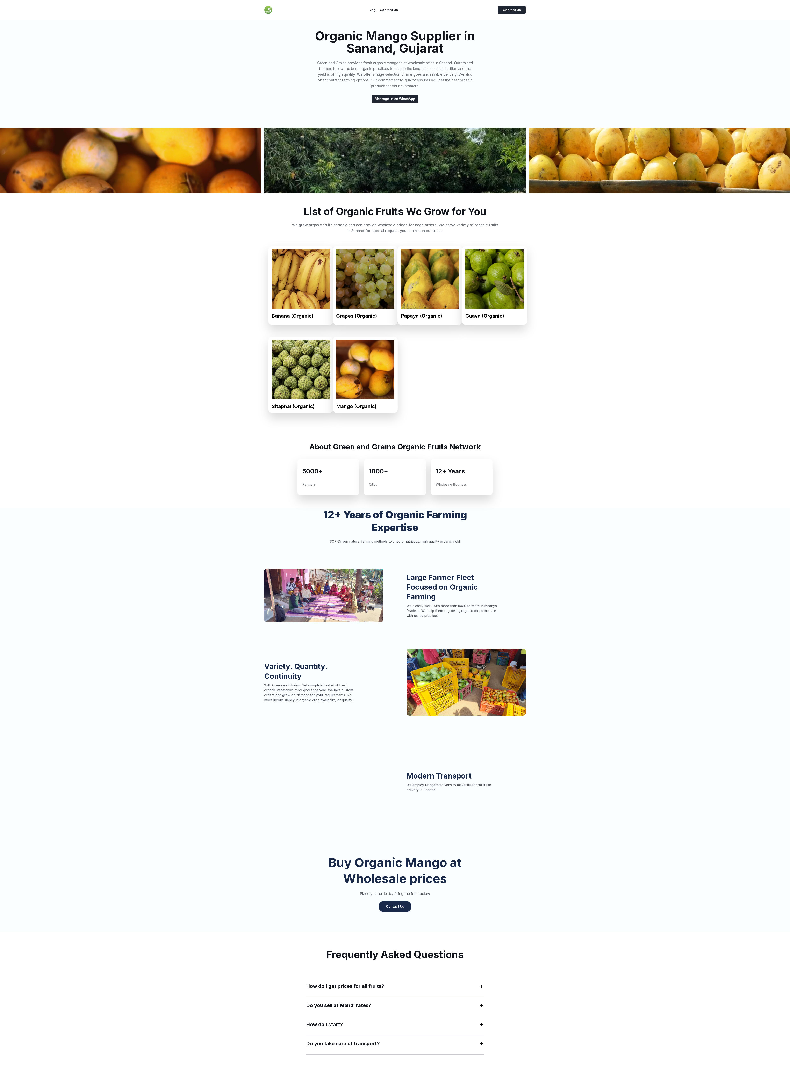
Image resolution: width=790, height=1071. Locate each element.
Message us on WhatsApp (395, 99)
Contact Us (512, 10)
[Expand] (481, 986)
